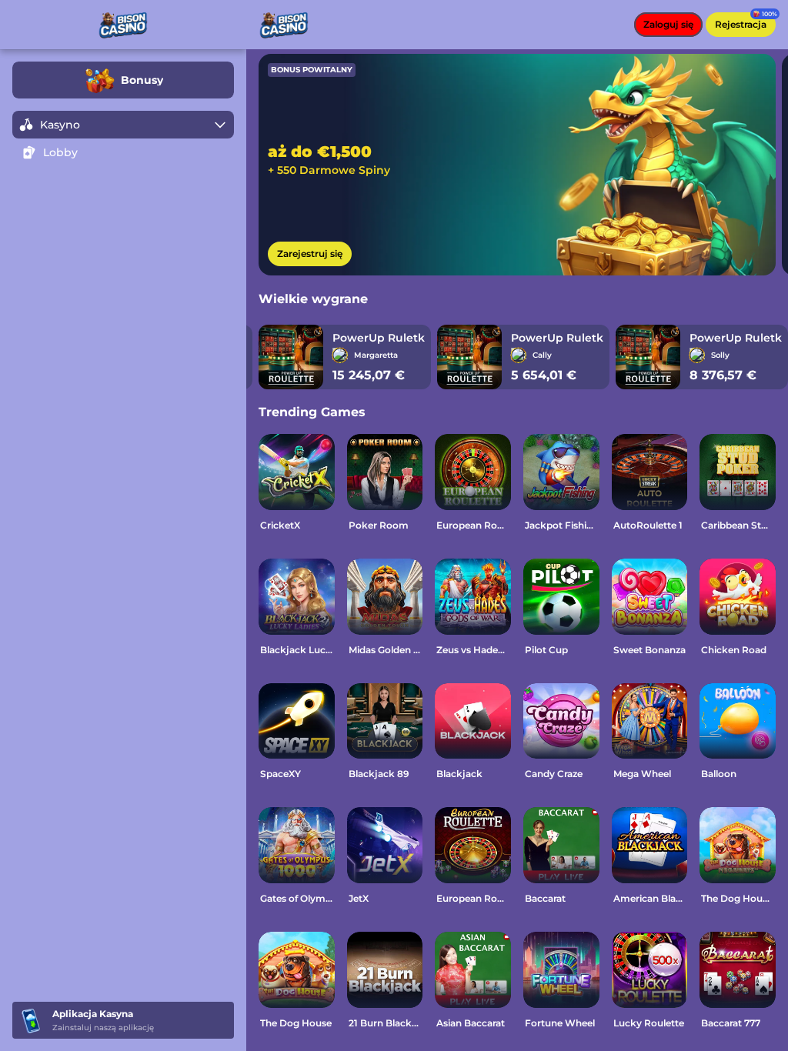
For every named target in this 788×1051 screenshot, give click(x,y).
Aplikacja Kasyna (92, 1013)
